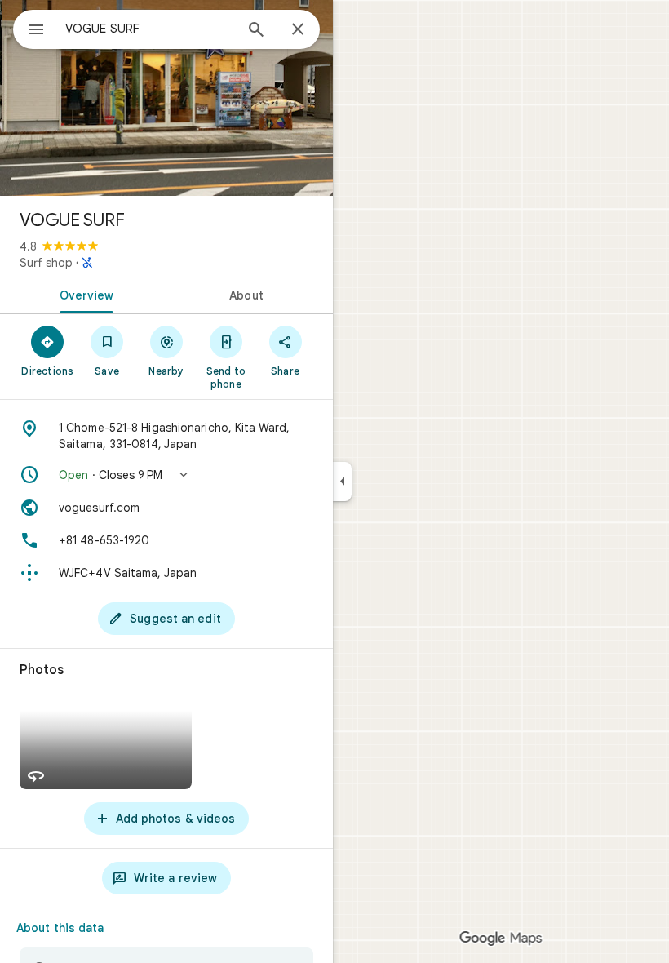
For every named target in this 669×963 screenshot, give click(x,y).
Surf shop (46, 262)
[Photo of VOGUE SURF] (166, 98)
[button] (166, 475)
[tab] (83, 293)
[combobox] (149, 28)
